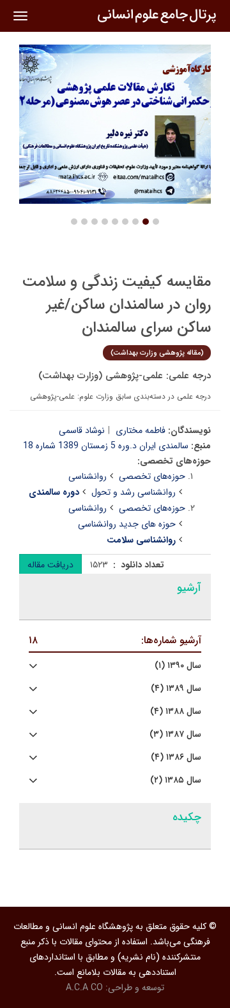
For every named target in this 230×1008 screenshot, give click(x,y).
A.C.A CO (84, 988)
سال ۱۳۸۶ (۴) (176, 757)
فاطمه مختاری (140, 430)
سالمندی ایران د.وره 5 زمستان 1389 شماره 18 (105, 446)
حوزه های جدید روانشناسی (127, 524)
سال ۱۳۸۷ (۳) (175, 734)
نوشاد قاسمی (82, 430)
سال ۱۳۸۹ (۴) (176, 688)
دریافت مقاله (50, 565)
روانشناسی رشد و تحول (133, 492)
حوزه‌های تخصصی (152, 476)
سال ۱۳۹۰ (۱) (178, 665)
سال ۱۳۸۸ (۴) (175, 711)
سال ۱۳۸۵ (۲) (175, 780)
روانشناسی (87, 476)
